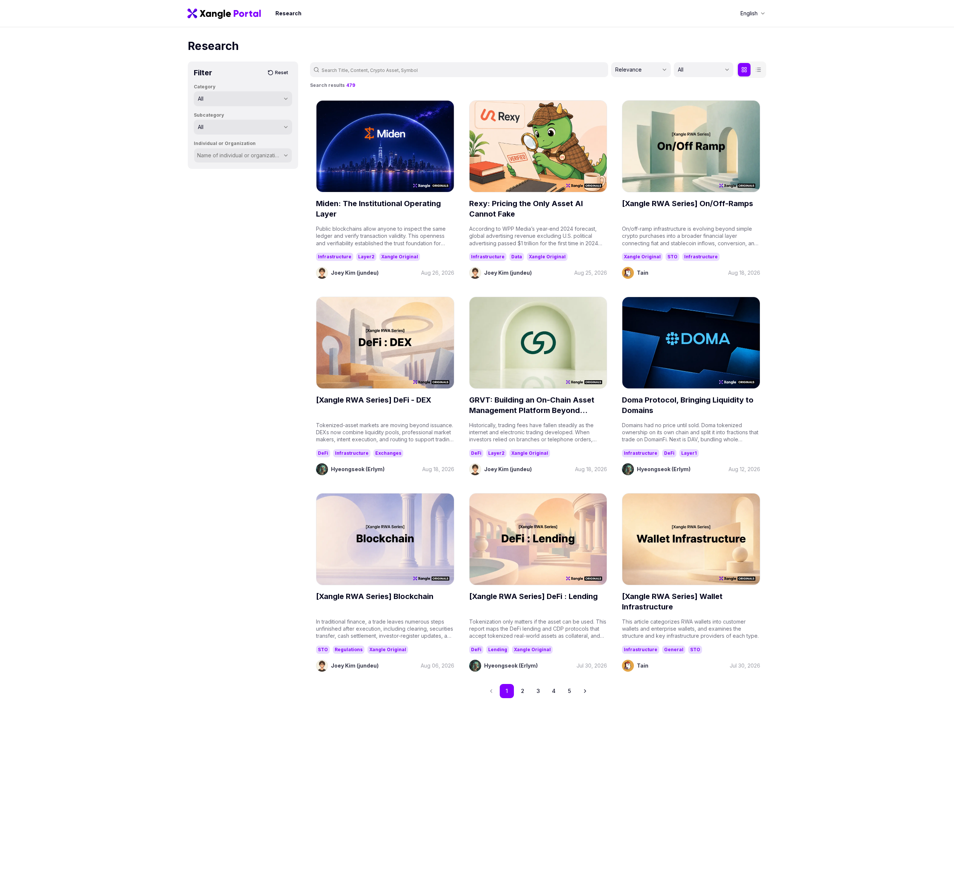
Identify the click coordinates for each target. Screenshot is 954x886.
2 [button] (522, 691)
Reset (281, 72)
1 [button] (507, 691)
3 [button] (538, 691)
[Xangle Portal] (224, 13)
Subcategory (209, 115)
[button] (585, 691)
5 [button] (569, 691)
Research (288, 13)
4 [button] (554, 691)
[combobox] (752, 13)
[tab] (744, 69)
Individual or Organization (225, 143)
